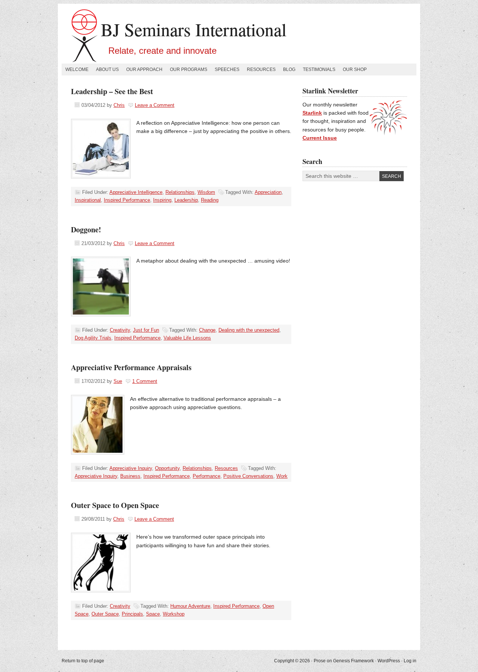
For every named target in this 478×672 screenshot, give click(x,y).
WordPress (389, 660)
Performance (206, 476)
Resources (261, 69)
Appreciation (268, 192)
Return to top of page (83, 660)
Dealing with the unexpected (248, 330)
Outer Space (105, 614)
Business (130, 476)
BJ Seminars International (193, 29)
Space (153, 614)
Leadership (186, 200)
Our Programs (188, 69)
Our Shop (355, 69)
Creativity (120, 330)
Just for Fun (146, 330)
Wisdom (206, 192)
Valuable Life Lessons (187, 338)
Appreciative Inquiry (130, 468)
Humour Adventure (190, 606)
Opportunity (167, 468)
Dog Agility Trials (93, 338)
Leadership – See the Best (112, 91)
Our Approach (144, 69)
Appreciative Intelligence (135, 192)
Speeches (227, 69)
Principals (132, 614)
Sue (118, 381)
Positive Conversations (248, 476)
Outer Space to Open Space (115, 505)
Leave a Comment (154, 105)
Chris (119, 105)
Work (282, 476)
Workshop (173, 614)
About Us (107, 69)
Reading (209, 200)
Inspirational (88, 200)
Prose (320, 660)
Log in (410, 660)
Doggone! (86, 229)
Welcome (77, 69)
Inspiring (162, 200)
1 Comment (144, 381)
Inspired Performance (127, 200)
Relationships (180, 192)
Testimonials (319, 69)
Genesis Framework (353, 660)
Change (207, 330)
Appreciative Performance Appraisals (131, 367)
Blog (289, 69)
